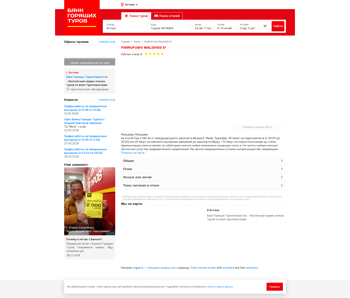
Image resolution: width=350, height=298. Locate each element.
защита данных (225, 286)
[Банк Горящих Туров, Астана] (82, 18)
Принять (274, 286)
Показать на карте (133, 152)
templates (252, 267)
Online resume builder (203, 267)
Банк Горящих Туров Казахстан (87, 77)
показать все (107, 41)
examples (228, 267)
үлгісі (174, 267)
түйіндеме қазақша (158, 267)
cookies (210, 286)
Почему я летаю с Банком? (84, 239)
